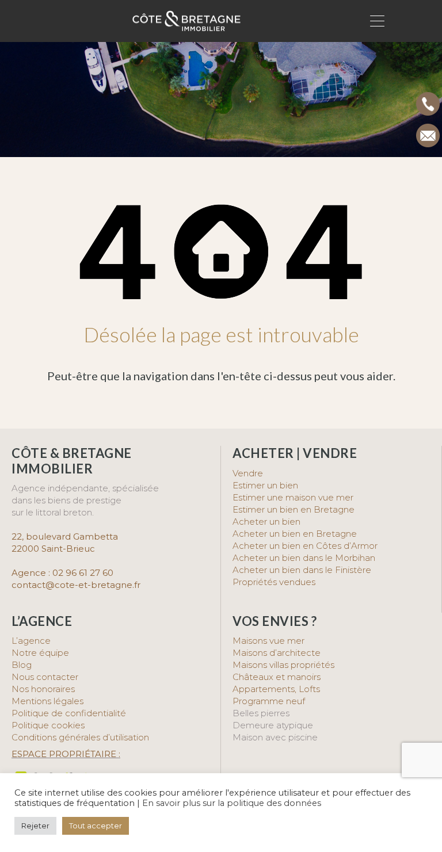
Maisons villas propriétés (283, 664)
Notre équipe (40, 652)
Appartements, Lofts (276, 688)
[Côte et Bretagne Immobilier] (186, 26)
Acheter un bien (266, 521)
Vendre (248, 473)
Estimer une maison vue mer (293, 497)
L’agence (31, 640)
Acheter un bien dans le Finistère (303, 569)
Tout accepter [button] (95, 825)
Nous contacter (45, 676)
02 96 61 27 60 (82, 572)
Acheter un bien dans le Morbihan (304, 557)
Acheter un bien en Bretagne (295, 533)
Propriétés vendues (274, 581)
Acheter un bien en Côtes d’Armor (305, 545)
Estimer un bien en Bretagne (294, 509)
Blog (22, 664)
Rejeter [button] (35, 825)
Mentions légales (47, 701)
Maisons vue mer (268, 640)
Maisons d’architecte (277, 652)
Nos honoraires (43, 688)
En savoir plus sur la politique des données (231, 803)
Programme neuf (269, 701)
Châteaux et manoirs (277, 676)
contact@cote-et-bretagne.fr (76, 584)
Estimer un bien (265, 485)
